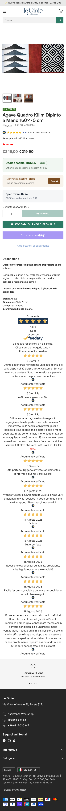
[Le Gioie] (33, 11)
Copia (42, 163)
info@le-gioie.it (17, 719)
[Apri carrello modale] (61, 11)
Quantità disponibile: (16, 206)
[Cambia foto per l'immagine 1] (7, 98)
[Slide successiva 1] (29, 683)
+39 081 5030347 (18, 725)
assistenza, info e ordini (33, 676)
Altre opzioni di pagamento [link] (33, 245)
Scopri (54, 181)
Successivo (40, 351)
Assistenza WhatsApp (21, 714)
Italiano (7, 770)
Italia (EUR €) (29, 770)
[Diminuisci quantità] (5, 213)
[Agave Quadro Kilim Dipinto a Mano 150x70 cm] (33, 58)
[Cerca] (59, 20)
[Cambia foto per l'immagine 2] (17, 98)
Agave (8, 125)
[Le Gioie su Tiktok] (14, 741)
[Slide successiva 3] (34, 683)
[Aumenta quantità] (17, 213)
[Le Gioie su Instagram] (9, 741)
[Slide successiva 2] (31, 683)
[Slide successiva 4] (36, 683)
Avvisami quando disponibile (35, 224)
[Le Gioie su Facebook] (4, 741)
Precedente (26, 351)
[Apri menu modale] (4, 11)
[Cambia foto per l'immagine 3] (28, 98)
